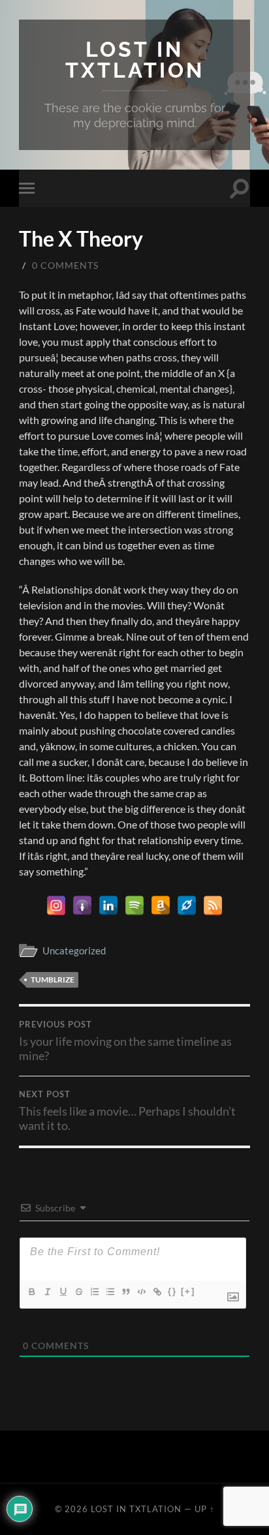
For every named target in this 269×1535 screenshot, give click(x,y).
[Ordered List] (94, 1291)
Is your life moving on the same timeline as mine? (125, 1041)
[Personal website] (187, 905)
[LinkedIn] (108, 905)
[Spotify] (134, 905)
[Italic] (47, 1291)
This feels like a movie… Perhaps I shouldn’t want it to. (127, 1110)
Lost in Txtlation (134, 59)
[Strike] (78, 1291)
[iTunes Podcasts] (82, 905)
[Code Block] (141, 1291)
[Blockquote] (125, 1291)
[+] (188, 1291)
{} (172, 1291)
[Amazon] (160, 905)
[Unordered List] (110, 1291)
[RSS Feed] (213, 905)
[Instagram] (56, 905)
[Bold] (31, 1291)
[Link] (157, 1291)
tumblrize (52, 979)
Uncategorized (74, 950)
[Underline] (63, 1291)
